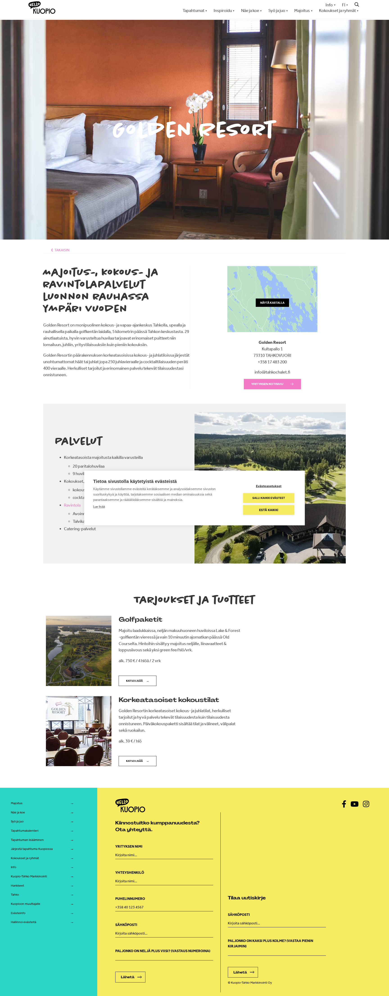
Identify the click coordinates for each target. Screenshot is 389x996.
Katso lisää (134, 680)
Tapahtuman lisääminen (27, 840)
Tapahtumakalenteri (24, 831)
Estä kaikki (268, 510)
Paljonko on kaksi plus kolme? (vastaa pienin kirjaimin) (270, 943)
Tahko (15, 894)
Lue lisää (99, 506)
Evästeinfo (18, 913)
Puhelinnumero (130, 898)
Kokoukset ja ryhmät (25, 858)
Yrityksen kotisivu (267, 384)
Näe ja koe (18, 812)
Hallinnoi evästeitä (23, 922)
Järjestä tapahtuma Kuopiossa (32, 849)
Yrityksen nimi (128, 846)
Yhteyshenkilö (129, 872)
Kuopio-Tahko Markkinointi (29, 876)
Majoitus (17, 803)
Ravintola (72, 505)
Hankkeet (17, 885)
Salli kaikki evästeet (268, 498)
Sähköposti (126, 925)
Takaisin (61, 250)
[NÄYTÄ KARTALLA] (272, 336)
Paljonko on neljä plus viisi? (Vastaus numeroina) (162, 951)
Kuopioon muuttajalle (25, 904)
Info (329, 4)
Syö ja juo (17, 821)
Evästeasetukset (269, 486)
